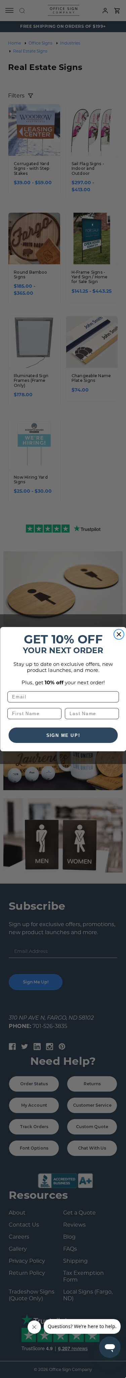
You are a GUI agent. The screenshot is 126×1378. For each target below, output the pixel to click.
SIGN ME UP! (63, 735)
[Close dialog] (118, 634)
